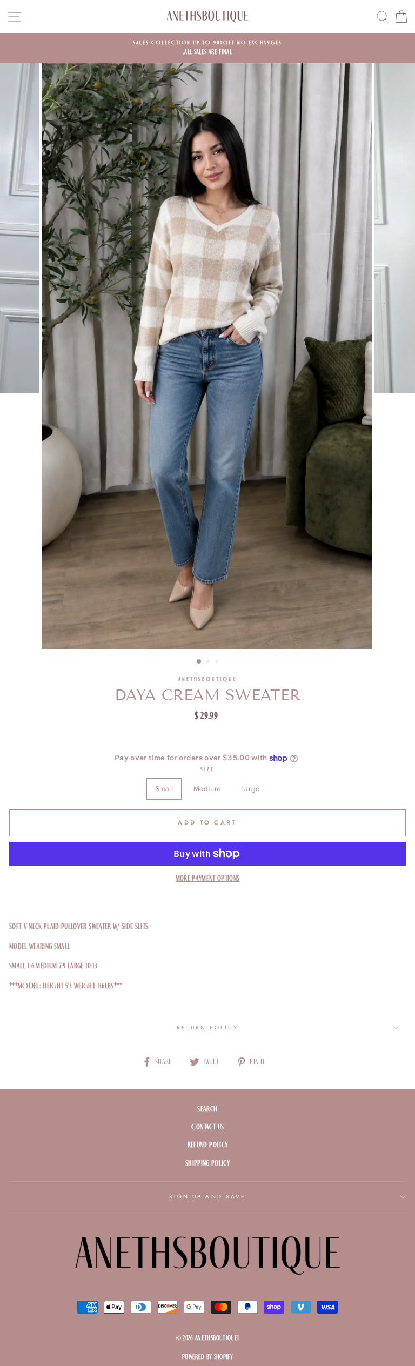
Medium (206, 788)
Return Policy (208, 1027)
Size (207, 769)
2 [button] (209, 662)
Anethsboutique (207, 679)
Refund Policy (207, 1145)
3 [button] (217, 662)
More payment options (208, 878)
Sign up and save (207, 1197)
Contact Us (207, 1127)
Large (250, 788)
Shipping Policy (207, 1163)
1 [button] (199, 662)
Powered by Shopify (207, 1357)
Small (164, 788)
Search (207, 1109)
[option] (207, 48)
